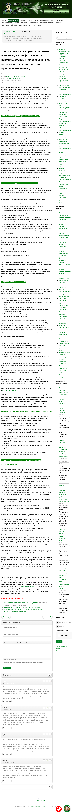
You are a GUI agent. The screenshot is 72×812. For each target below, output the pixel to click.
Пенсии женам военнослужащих (15, 612)
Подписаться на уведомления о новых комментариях (23, 662)
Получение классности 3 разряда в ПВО (64, 276)
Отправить (7, 668)
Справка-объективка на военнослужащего (65, 215)
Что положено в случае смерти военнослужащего (21, 603)
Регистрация (60, 651)
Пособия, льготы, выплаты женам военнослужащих (22, 607)
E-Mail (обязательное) (11, 634)
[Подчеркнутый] (11, 642)
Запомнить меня (63, 630)
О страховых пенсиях (9, 390)
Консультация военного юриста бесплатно (40, 806)
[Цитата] (23, 642)
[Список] (26, 642)
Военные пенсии (15, 78)
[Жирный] (4, 642)
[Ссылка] (20, 642)
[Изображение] (17, 642)
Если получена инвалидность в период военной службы (23, 609)
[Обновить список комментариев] (50, 675)
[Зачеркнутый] (14, 642)
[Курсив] (7, 642)
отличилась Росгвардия (29, 586)
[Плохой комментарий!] (50, 681)
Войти (59, 641)
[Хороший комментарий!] (47, 681)
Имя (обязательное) (10, 627)
